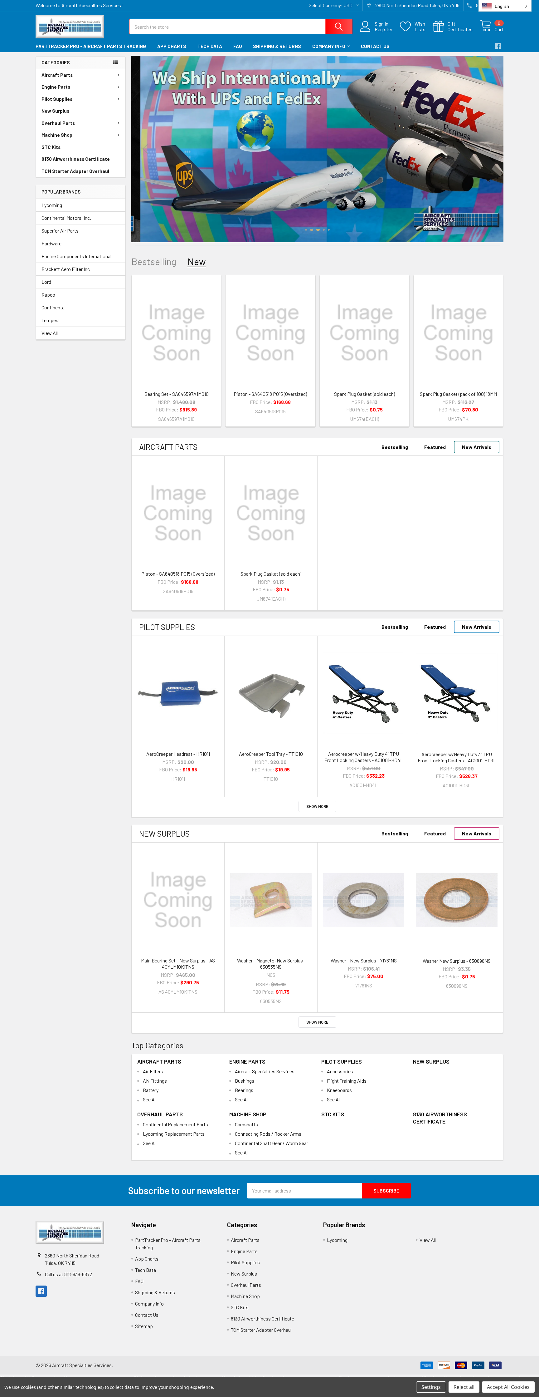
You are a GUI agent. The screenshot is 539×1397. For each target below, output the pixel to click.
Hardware (51, 243)
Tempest (50, 320)
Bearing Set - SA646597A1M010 (176, 394)
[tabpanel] (317, 149)
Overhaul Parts (58, 123)
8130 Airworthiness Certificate (75, 159)
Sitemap (144, 1326)
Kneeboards (339, 1090)
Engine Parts (55, 87)
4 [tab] (324, 230)
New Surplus (55, 111)
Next (489, 149)
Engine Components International (76, 256)
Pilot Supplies (56, 99)
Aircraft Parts (57, 75)
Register (383, 29)
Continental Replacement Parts (175, 1124)
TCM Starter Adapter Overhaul (75, 171)
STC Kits (51, 147)
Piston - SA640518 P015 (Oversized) (270, 394)
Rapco (48, 295)
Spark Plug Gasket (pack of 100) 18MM (458, 394)
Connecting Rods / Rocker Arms (268, 1134)
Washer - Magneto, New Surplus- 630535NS (271, 963)
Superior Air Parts (60, 231)
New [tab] (196, 261)
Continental (53, 307)
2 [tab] (311, 230)
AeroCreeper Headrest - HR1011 (178, 754)
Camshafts (246, 1124)
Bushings (244, 1081)
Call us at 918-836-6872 (68, 1274)
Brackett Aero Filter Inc (65, 269)
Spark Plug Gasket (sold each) (364, 394)
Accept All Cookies (508, 1387)
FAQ (237, 46)
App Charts (171, 46)
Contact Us (375, 46)
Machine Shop (56, 135)
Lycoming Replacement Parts (174, 1134)
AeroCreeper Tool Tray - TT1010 (271, 754)
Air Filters (153, 1071)
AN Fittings (155, 1081)
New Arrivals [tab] (476, 447)
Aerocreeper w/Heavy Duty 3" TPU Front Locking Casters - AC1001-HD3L (457, 757)
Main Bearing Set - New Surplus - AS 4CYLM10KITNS (178, 963)
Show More (317, 806)
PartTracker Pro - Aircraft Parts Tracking (91, 46)
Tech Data (209, 46)
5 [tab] (329, 230)
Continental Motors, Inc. (66, 218)
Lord (46, 282)
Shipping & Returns (277, 46)
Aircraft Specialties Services (264, 1071)
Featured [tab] (435, 447)
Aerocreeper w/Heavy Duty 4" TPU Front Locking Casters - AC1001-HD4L (363, 757)
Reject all (464, 1387)
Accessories (340, 1071)
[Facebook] (497, 46)
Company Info (328, 46)
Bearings (244, 1090)
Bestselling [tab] (153, 261)
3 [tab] (317, 230)
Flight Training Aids (347, 1081)
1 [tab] (306, 230)
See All (150, 1099)
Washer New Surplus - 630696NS (457, 961)
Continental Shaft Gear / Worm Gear (271, 1143)
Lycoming (51, 205)
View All (49, 333)
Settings (431, 1387)
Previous (145, 149)
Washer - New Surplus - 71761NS (364, 960)
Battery (150, 1090)
